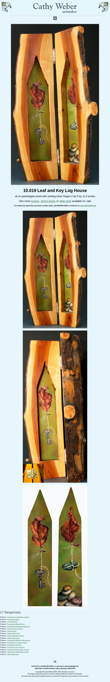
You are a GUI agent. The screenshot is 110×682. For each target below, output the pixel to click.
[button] (55, 18)
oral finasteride (12, 622)
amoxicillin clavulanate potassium (18, 626)
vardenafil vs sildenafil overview (17, 652)
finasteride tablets (13, 619)
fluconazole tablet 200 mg (16, 624)
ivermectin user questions (15, 647)
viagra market (11, 631)
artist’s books (48, 201)
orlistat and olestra (13, 638)
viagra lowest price (13, 633)
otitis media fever (13, 654)
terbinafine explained (14, 645)
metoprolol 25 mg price (15, 629)
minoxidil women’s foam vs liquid (18, 650)
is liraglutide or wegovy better (17, 643)
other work (65, 201)
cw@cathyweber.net (88, 206)
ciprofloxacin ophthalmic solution (18, 617)
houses (35, 201)
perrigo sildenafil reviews (15, 636)
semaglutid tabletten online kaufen (18, 640)
